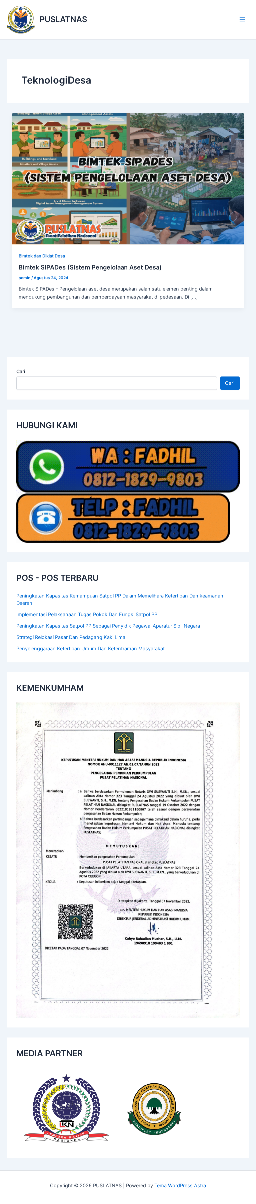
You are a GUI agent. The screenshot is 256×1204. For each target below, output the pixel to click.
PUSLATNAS (63, 19)
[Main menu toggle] (242, 19)
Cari (20, 371)
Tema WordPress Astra (180, 1186)
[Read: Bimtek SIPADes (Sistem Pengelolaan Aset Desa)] (128, 178)
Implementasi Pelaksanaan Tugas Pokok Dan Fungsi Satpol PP (86, 615)
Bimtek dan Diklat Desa (42, 255)
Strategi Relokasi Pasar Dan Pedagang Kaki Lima (70, 637)
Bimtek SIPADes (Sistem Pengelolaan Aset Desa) (90, 267)
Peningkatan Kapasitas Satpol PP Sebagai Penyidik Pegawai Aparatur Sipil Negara (108, 626)
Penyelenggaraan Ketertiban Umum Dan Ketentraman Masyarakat (90, 649)
